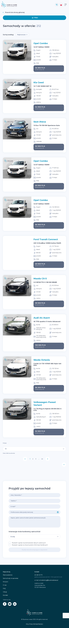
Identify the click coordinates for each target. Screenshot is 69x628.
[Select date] (57, 512)
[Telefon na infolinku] (57, 4)
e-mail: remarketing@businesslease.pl (46, 580)
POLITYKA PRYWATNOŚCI (34, 624)
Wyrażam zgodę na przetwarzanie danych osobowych (29, 543)
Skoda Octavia (42, 360)
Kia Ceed (39, 82)
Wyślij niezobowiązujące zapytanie (34, 550)
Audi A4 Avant (42, 317)
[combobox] (32, 512)
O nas (4, 585)
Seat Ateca (40, 121)
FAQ (4, 588)
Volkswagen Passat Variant (45, 403)
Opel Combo (41, 43)
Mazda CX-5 (40, 278)
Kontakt (5, 595)
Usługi (5, 592)
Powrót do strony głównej (15, 12)
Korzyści (5, 582)
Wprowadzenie (7, 575)
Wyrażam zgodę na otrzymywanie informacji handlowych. (30, 545)
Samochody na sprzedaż (10, 578)
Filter (36, 18)
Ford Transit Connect (46, 239)
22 (42, 459)
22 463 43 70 (38, 575)
